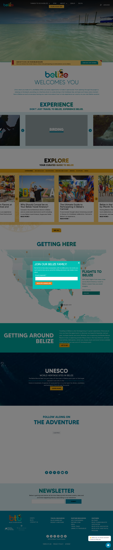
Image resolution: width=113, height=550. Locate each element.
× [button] (79, 263)
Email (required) (40, 275)
